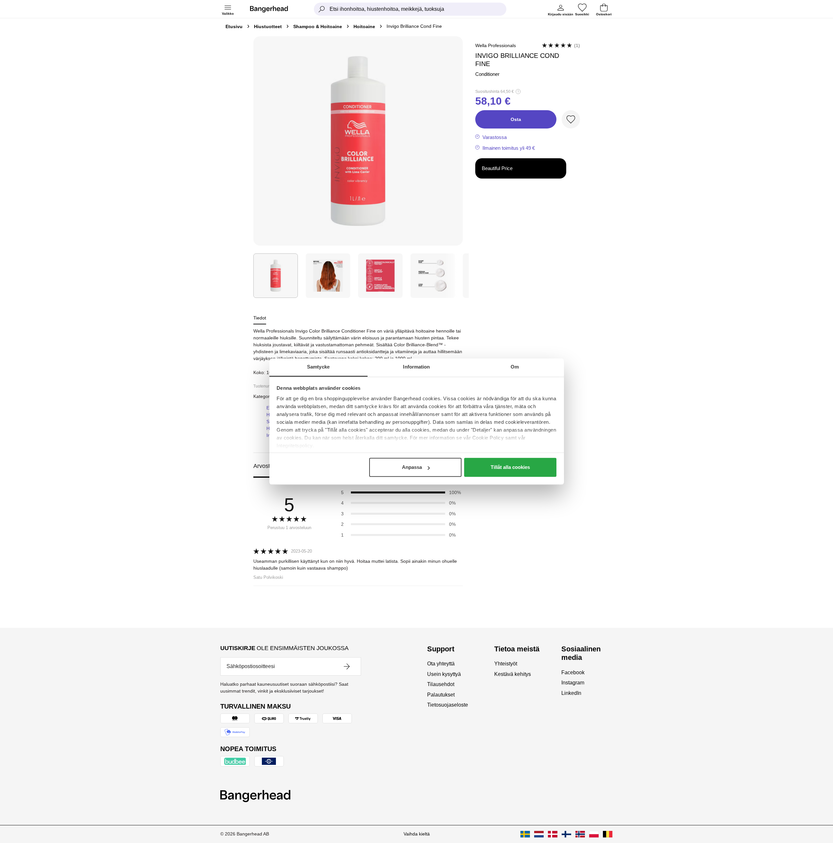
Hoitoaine (364, 26)
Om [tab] (515, 367)
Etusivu (234, 26)
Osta (516, 119)
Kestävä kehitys (512, 674)
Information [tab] (416, 367)
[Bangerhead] (274, 9)
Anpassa (412, 467)
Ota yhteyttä (441, 663)
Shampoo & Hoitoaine (317, 26)
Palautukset (441, 694)
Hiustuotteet (268, 26)
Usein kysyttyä (444, 674)
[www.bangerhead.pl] (594, 834)
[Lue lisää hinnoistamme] (518, 91)
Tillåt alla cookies (510, 467)
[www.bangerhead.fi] (566, 834)
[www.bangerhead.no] (580, 834)
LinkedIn (571, 693)
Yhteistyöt (505, 663)
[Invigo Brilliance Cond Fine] (275, 275)
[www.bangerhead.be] (607, 834)
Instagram (572, 682)
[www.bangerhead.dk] (552, 834)
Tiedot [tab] (259, 317)
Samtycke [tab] (318, 367)
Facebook (573, 672)
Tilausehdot (440, 684)
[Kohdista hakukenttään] (322, 9)
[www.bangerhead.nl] (539, 834)
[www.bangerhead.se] (525, 834)
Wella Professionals (495, 45)
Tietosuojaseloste (447, 705)
